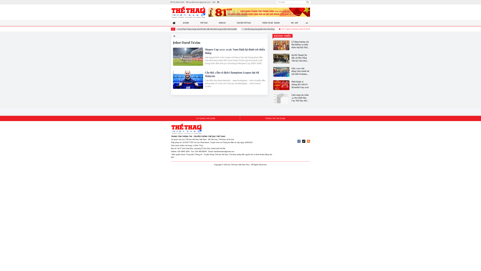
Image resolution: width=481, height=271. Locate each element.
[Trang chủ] (174, 23)
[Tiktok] (303, 141)
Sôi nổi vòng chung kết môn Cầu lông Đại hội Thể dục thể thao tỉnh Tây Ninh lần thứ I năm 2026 (262, 29)
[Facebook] (298, 141)
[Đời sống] (259, 12)
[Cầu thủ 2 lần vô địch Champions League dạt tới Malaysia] (188, 80)
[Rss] (308, 141)
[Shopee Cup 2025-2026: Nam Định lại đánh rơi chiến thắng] (188, 57)
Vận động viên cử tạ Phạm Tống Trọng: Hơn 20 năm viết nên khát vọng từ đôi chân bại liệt (182, 29)
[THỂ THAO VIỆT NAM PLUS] (188, 12)
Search (308, 2)
